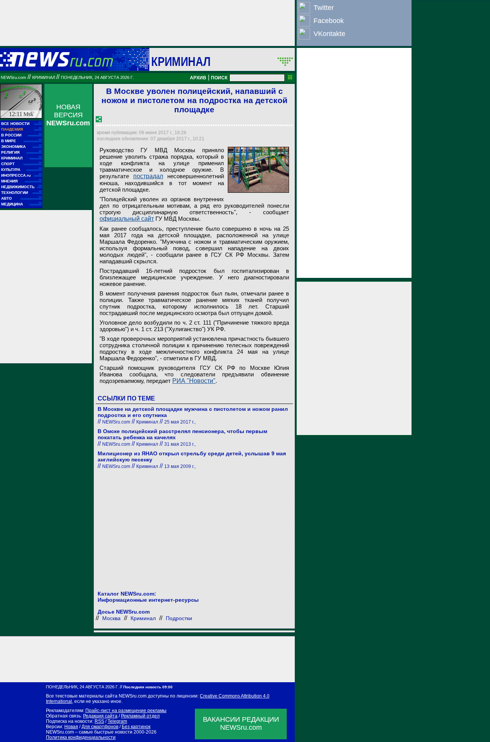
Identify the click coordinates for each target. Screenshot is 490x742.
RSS (99, 721)
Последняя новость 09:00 (148, 687)
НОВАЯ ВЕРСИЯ (68, 115)
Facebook (329, 21)
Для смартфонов (100, 726)
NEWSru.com (13, 77)
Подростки (179, 618)
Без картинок (136, 726)
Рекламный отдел (140, 716)
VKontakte (329, 34)
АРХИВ (198, 77)
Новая (71, 726)
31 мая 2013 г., (180, 444)
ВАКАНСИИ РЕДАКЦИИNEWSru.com (241, 723)
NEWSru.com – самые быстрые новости (89, 732)
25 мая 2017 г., (180, 422)
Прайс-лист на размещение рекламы (126, 710)
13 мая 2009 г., (180, 466)
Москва (111, 618)
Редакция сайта (100, 716)
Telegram (117, 721)
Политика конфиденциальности (81, 737)
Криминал (181, 61)
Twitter (324, 7)
